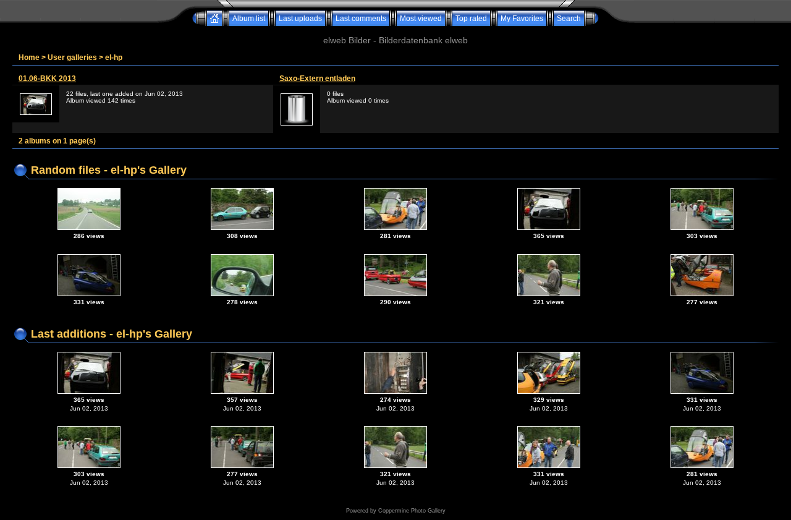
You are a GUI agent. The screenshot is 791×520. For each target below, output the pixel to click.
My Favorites (522, 18)
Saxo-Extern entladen (317, 78)
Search (569, 18)
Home (29, 57)
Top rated (471, 18)
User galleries (72, 57)
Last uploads (300, 18)
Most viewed (421, 18)
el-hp (113, 57)
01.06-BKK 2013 (47, 78)
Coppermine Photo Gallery (412, 511)
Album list (248, 18)
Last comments (361, 18)
